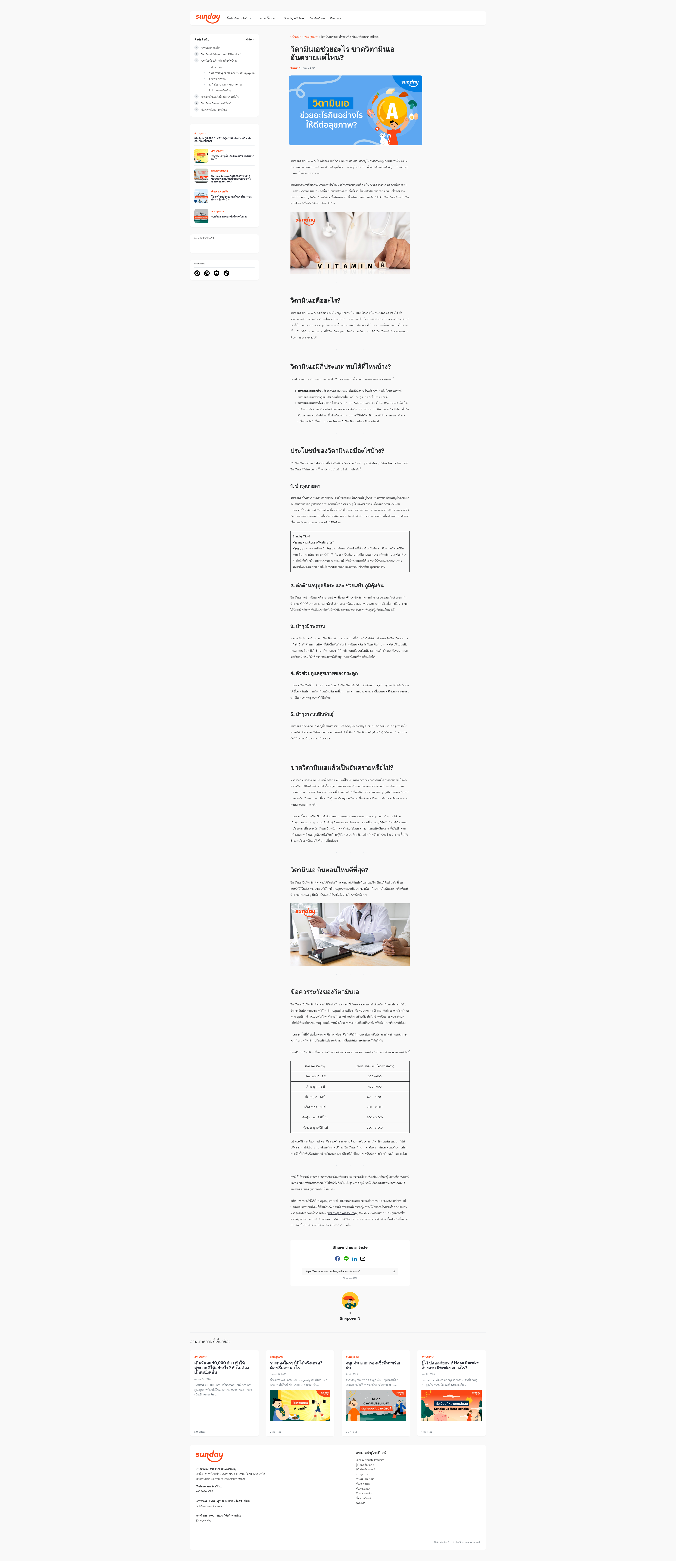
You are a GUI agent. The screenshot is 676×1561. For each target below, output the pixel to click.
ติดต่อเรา (360, 1503)
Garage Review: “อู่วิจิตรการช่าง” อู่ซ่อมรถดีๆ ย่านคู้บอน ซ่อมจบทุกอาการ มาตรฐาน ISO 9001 (231, 179)
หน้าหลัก (295, 36)
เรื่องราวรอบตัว (219, 191)
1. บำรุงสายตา (216, 67)
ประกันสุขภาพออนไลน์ (341, 1213)
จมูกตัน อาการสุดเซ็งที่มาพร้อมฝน (229, 217)
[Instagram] (207, 273)
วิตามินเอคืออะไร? (211, 48)
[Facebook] (197, 273)
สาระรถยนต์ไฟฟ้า (365, 1479)
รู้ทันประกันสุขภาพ (365, 1464)
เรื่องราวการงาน (364, 1488)
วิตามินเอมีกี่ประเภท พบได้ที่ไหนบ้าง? (221, 54)
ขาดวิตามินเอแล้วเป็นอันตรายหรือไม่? (220, 97)
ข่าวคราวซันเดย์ (219, 171)
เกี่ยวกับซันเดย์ (363, 1498)
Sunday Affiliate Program (370, 1459)
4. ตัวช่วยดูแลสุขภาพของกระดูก (225, 84)
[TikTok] (226, 273)
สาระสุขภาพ (310, 36)
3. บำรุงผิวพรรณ (217, 79)
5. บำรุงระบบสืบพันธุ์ (219, 90)
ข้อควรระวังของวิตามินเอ (214, 110)
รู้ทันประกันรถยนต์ (365, 1469)
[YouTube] (216, 273)
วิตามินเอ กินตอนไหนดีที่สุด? (216, 103)
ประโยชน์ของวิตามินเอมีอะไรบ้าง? (219, 61)
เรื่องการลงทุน (363, 1483)
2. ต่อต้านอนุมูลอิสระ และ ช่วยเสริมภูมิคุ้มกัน (231, 73)
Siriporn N (350, 1318)
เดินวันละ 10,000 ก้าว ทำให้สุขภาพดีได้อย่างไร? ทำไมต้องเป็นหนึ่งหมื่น (221, 1368)
